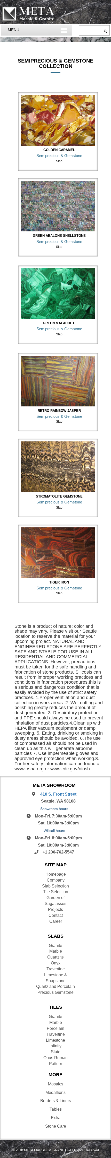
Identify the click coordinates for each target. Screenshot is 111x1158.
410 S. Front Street (57, 794)
